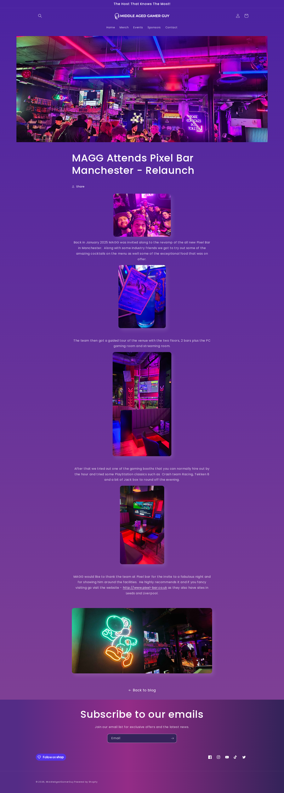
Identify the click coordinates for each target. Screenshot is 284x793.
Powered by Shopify (86, 781)
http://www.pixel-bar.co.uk (145, 587)
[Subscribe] (172, 738)
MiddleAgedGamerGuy (60, 781)
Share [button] (80, 186)
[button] (40, 16)
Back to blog (144, 690)
